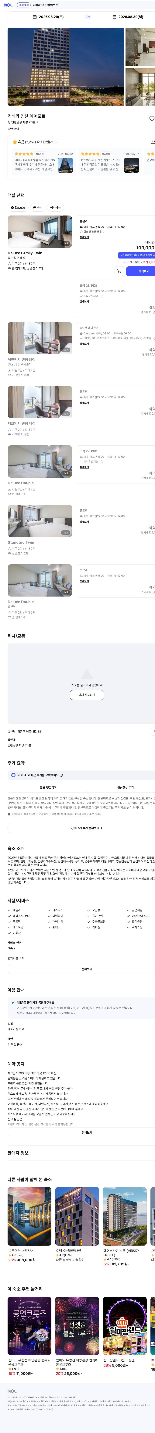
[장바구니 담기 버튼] (119, 271)
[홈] (8, 5)
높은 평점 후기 (48, 787)
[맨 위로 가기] (145, 1423)
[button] (24, 4)
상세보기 (84, 237)
